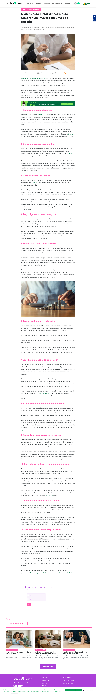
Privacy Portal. (14, 693)
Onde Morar (67, 3)
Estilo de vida (47, 3)
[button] (87, 690)
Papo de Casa (30, 3)
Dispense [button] (78, 690)
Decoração (38, 3)
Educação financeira (17, 623)
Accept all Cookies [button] (70, 690)
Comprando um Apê (57, 3)
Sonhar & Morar (14, 2)
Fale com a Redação (68, 683)
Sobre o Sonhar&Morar (68, 680)
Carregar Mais (48, 666)
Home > (24, 9)
